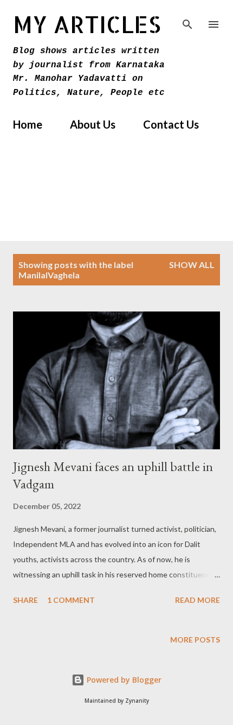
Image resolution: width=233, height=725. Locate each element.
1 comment (71, 600)
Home (27, 124)
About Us (92, 124)
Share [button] (25, 600)
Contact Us (171, 124)
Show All (192, 264)
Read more (197, 600)
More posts (195, 639)
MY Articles (87, 24)
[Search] (187, 19)
